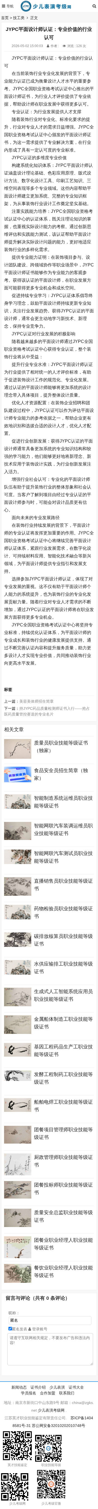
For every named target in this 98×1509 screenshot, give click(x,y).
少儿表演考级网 (51, 1410)
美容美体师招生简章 (36, 701)
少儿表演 (57, 1387)
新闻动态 (19, 1387)
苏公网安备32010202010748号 (58, 1425)
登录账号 (39, 1329)
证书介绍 (38, 1387)
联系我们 (66, 1393)
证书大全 (76, 1387)
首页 (5, 18)
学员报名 (28, 1393)
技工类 (18, 18)
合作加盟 (47, 1393)
